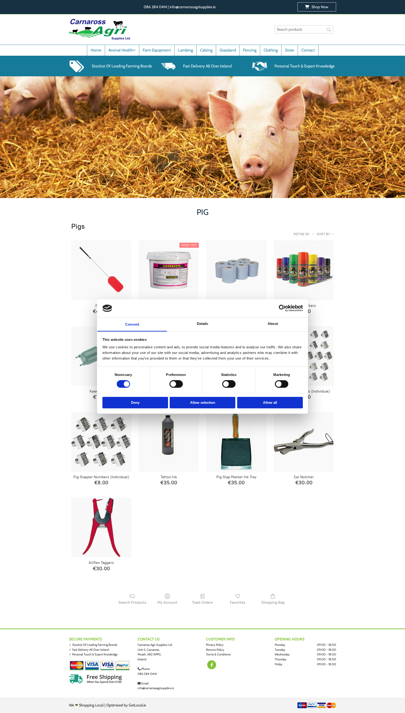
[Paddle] (101, 270)
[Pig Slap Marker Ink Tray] (236, 442)
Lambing (185, 50)
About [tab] (273, 324)
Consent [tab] (132, 324)
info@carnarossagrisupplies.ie (156, 688)
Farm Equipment (157, 50)
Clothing (271, 50)
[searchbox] (304, 29)
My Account (167, 602)
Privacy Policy (215, 645)
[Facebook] (211, 664)
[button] (316, 6)
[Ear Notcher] (304, 442)
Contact (308, 50)
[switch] (176, 384)
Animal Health (121, 50)
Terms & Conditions (218, 654)
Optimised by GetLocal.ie (126, 705)
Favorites (237, 602)
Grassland (228, 50)
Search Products (132, 602)
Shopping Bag (273, 602)
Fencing (249, 50)
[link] (122, 50)
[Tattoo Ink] (169, 442)
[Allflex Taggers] (101, 527)
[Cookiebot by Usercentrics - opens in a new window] (282, 308)
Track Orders (202, 602)
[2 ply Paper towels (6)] (236, 270)
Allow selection (202, 402)
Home (96, 50)
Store (289, 50)
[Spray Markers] (304, 270)
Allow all (270, 402)
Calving (206, 50)
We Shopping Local (86, 705)
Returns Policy (215, 649)
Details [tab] (202, 324)
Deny (135, 402)
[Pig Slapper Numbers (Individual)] (101, 442)
